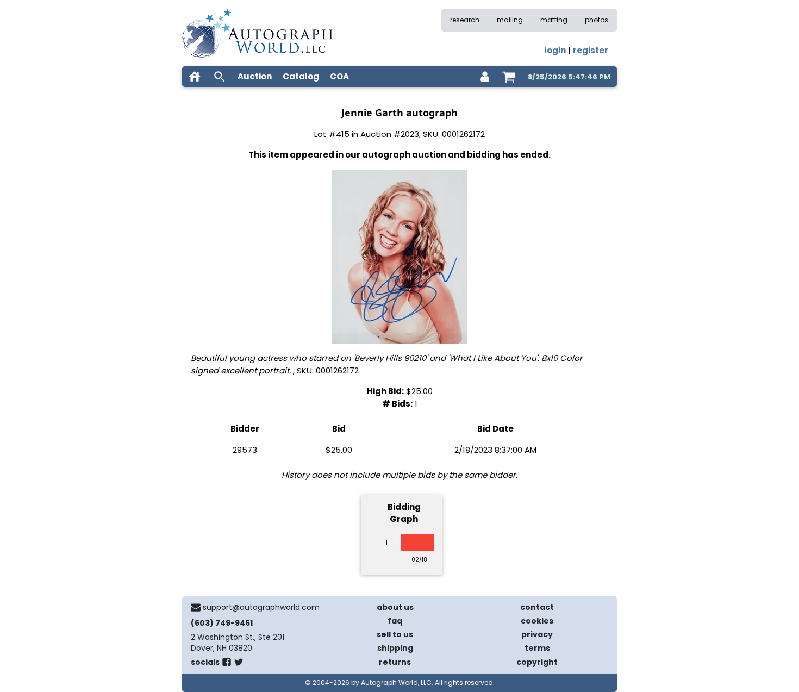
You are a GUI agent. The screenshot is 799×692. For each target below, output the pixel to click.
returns (395, 662)
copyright (537, 662)
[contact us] (196, 607)
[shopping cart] (509, 76)
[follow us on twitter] (239, 664)
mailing (510, 19)
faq (395, 620)
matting (553, 19)
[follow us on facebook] (227, 664)
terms (537, 648)
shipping (395, 648)
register (590, 50)
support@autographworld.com (261, 607)
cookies (537, 620)
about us (395, 607)
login (555, 50)
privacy (537, 634)
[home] (195, 76)
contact (537, 607)
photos (596, 19)
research (464, 19)
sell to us (395, 634)
